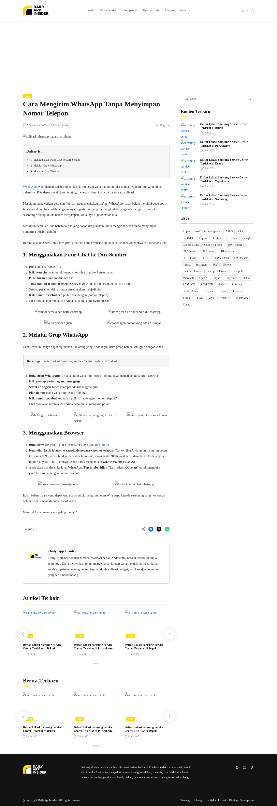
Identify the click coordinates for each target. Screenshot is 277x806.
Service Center (191, 291)
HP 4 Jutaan (228, 251)
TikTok (187, 297)
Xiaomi (187, 304)
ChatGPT (188, 238)
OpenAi (203, 278)
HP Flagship (241, 258)
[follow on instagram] (244, 767)
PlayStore (231, 278)
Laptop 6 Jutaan (192, 271)
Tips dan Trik (150, 10)
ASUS (229, 231)
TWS (200, 297)
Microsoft (188, 278)
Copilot (203, 238)
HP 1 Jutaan (235, 244)
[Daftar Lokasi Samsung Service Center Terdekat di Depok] (141, 612)
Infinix (187, 264)
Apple (186, 231)
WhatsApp (30, 186)
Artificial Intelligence (207, 231)
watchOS (224, 297)
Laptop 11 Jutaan (216, 271)
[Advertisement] (138, 54)
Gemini (233, 238)
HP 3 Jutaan (208, 251)
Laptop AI (237, 271)
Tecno (222, 291)
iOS (215, 264)
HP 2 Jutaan (189, 251)
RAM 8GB (207, 284)
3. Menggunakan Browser (45, 171)
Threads (235, 291)
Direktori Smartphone (241, 800)
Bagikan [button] (165, 125)
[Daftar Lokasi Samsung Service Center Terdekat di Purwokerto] (90, 612)
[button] (242, 10)
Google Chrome (99, 444)
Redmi (222, 284)
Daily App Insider (62, 551)
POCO (246, 278)
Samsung (237, 284)
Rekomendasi (108, 10)
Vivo (211, 297)
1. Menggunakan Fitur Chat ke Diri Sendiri (55, 159)
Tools (182, 10)
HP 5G (205, 258)
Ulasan (169, 10)
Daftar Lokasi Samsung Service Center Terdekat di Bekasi (79, 361)
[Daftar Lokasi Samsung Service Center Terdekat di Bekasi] (39, 612)
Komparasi (130, 10)
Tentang (185, 800)
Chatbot (242, 231)
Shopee (209, 291)
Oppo (217, 278)
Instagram (201, 264)
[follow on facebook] (237, 767)
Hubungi (198, 800)
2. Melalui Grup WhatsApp (46, 165)
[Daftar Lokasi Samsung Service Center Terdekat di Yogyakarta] (189, 190)
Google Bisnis (191, 244)
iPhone (227, 264)
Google (247, 238)
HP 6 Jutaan (222, 258)
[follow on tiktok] (252, 767)
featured (218, 238)
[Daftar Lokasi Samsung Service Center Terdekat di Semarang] (189, 208)
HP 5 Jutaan (189, 258)
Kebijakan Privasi (216, 800)
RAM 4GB (189, 284)
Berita (90, 10)
